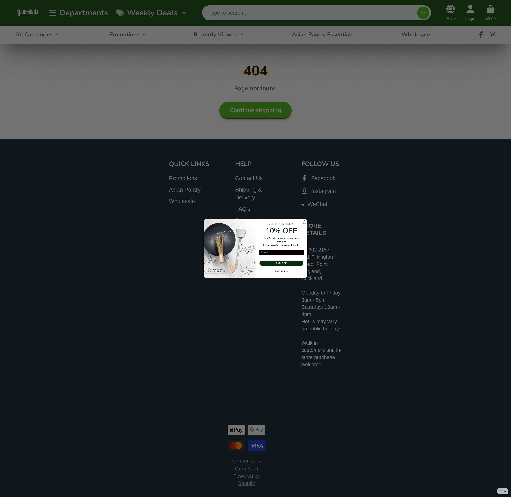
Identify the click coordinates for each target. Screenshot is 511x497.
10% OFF (281, 263)
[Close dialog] (304, 222)
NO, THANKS (281, 271)
